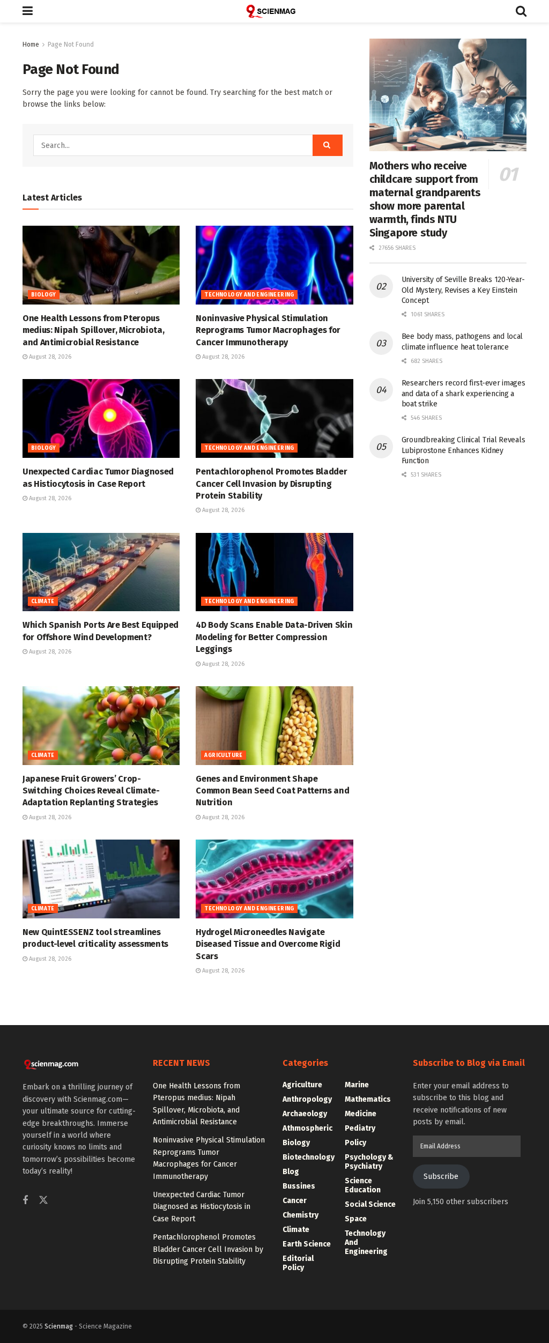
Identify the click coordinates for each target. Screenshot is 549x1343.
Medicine (360, 1113)
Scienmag (58, 1326)
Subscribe (441, 1176)
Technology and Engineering (249, 295)
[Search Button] (521, 11)
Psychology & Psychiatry (369, 1162)
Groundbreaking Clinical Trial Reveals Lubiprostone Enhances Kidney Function (463, 450)
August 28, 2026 (49, 356)
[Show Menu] (28, 11)
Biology (43, 295)
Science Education (363, 1185)
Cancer (295, 1200)
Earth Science (307, 1244)
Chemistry (300, 1215)
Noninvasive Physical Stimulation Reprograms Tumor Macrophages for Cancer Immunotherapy (268, 330)
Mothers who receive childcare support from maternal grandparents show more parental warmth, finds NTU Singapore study (425, 199)
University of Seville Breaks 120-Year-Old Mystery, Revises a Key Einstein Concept (463, 290)
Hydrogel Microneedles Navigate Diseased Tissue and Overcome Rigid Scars (268, 944)
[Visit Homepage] (274, 11)
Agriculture (223, 755)
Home (31, 44)
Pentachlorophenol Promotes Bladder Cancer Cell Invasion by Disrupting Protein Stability (271, 483)
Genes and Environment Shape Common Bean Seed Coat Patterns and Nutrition (272, 791)
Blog (291, 1171)
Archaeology (305, 1113)
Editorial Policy (298, 1263)
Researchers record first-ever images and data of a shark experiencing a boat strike (463, 394)
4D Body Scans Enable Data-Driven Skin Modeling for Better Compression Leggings (274, 637)
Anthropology (307, 1099)
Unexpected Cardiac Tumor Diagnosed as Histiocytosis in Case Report (201, 1206)
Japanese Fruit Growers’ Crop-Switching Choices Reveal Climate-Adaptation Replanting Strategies (91, 791)
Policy (355, 1142)
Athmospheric (307, 1128)
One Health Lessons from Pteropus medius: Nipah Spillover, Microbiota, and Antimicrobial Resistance (93, 330)
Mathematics (368, 1099)
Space (356, 1218)
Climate (43, 601)
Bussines (299, 1186)
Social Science (370, 1204)
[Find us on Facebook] (25, 1200)
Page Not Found (71, 44)
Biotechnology (309, 1157)
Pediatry (360, 1128)
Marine (357, 1084)
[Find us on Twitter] (43, 1200)
